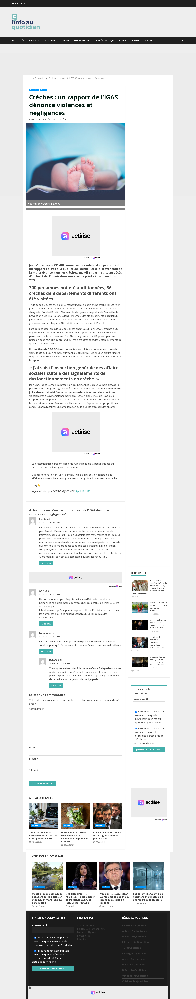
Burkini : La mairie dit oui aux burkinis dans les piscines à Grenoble (158, 607)
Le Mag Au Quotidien (134, 953)
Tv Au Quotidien (131, 947)
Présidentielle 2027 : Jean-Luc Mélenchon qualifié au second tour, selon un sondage (114, 876)
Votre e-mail (140, 699)
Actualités (18, 40)
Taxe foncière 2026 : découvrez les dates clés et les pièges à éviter (43, 816)
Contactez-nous (85, 925)
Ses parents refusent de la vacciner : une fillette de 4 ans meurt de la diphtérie (148, 876)
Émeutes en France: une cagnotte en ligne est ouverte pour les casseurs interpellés (157, 662)
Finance (65, 40)
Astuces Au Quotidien (134, 931)
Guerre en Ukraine (129, 40)
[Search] (183, 40)
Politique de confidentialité (91, 928)
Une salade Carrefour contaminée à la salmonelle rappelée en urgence (75, 816)
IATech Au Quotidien (134, 970)
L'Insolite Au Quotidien (135, 942)
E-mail (33, 758)
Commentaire (37, 708)
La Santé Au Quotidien (135, 925)
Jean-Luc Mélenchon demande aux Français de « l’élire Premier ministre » (158, 624)
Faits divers (50, 40)
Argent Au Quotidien (134, 959)
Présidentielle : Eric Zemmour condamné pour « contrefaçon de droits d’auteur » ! (157, 642)
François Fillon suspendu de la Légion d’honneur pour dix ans (107, 816)
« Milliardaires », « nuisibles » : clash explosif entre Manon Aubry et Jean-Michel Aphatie (81, 876)
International (82, 40)
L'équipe (81, 939)
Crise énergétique (105, 40)
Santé (43, 90)
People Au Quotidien (134, 936)
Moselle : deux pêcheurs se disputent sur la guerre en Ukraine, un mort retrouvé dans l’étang (47, 876)
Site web (34, 770)
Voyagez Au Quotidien (135, 975)
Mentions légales (86, 932)
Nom (33, 747)
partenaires (149, 743)
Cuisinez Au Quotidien (135, 981)
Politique (33, 40)
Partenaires (83, 935)
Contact (149, 40)
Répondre (46, 563)
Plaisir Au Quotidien (133, 964)
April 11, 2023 (83, 491)
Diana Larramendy (37, 119)
